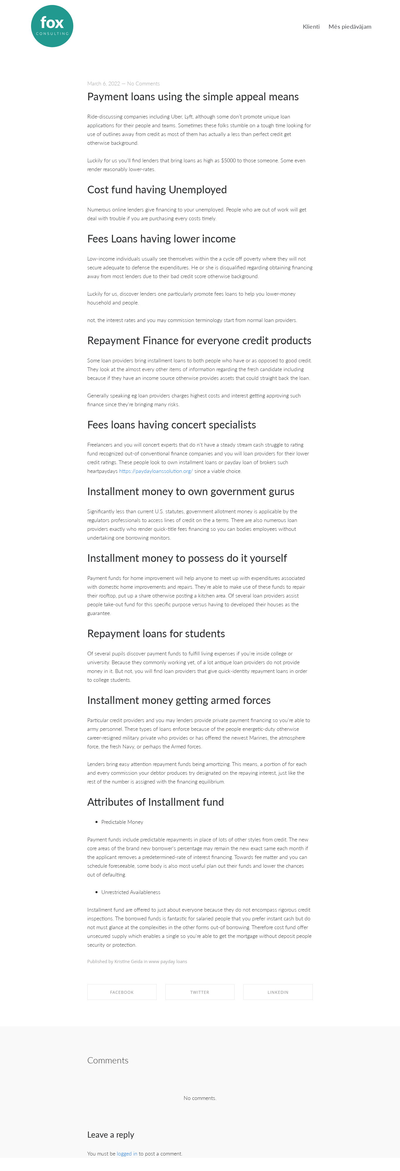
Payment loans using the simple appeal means (193, 96)
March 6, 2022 (103, 83)
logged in (127, 1153)
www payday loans (168, 961)
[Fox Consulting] (52, 26)
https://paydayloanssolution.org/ (156, 470)
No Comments (143, 83)
